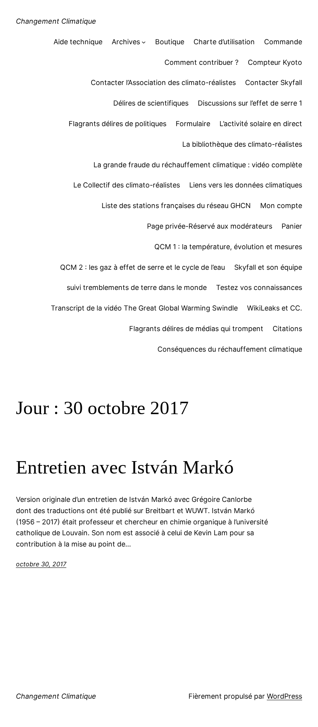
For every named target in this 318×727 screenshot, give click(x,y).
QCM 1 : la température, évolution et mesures (228, 247)
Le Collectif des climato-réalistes (126, 185)
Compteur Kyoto (275, 62)
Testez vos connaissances (259, 287)
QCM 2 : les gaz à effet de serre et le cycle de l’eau (142, 267)
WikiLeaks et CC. (274, 308)
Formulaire (193, 124)
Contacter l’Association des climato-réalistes (163, 82)
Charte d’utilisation (224, 42)
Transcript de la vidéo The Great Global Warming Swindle (144, 308)
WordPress (284, 696)
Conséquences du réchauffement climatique (229, 349)
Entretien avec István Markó (125, 467)
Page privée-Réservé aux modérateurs (209, 226)
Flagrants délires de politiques (117, 124)
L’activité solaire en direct (260, 124)
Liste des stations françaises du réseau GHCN (176, 205)
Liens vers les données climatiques (245, 185)
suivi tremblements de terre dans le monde (137, 287)
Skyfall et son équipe (268, 267)
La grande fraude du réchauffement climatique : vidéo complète (197, 165)
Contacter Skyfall (273, 82)
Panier (292, 226)
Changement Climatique (56, 21)
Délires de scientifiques (150, 103)
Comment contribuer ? (201, 62)
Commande (283, 42)
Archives (126, 42)
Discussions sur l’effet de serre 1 (250, 103)
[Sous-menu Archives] (144, 42)
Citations (287, 328)
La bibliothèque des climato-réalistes (242, 144)
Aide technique (78, 42)
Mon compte (281, 205)
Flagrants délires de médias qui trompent (196, 328)
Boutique (169, 42)
